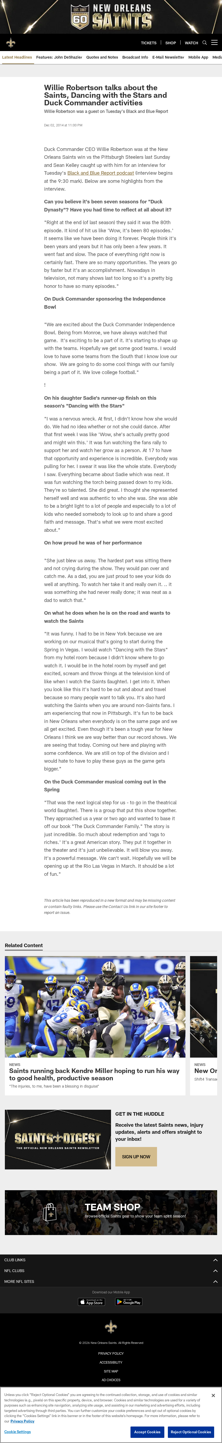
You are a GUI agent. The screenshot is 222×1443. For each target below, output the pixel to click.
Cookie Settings (17, 1431)
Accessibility (111, 1362)
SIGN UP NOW (136, 1156)
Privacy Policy (111, 1353)
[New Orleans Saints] (111, 1327)
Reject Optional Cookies (191, 1432)
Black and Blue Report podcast (100, 173)
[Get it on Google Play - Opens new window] (128, 1304)
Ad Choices (111, 1380)
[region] (111, 1415)
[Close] (213, 1395)
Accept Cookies (147, 1432)
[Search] (205, 42)
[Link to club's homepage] (10, 40)
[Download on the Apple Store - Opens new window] (91, 1302)
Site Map (111, 1371)
